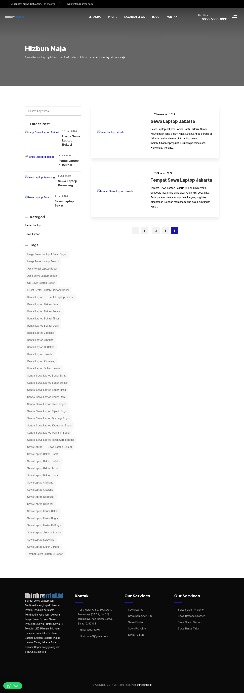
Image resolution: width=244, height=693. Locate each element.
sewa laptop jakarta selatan (44, 532)
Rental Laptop (33, 225)
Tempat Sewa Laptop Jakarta (181, 180)
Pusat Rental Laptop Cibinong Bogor (48, 290)
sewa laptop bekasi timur (42, 468)
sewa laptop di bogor (40, 504)
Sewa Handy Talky (188, 628)
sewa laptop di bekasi (40, 496)
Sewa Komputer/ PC (140, 616)
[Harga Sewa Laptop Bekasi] (43, 132)
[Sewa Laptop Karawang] (41, 177)
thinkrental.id (144, 684)
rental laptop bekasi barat (43, 304)
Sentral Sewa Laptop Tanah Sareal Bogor (50, 439)
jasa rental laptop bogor (42, 268)
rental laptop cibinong (40, 332)
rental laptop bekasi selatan (44, 311)
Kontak (172, 16)
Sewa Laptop (32, 234)
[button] (12, 685)
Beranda (94, 16)
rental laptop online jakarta (43, 368)
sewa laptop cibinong (40, 482)
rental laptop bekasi (61, 297)
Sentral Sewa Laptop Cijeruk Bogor (47, 411)
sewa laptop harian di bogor (44, 525)
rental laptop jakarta (39, 354)
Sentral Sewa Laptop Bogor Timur (46, 389)
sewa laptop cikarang (40, 489)
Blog (155, 16)
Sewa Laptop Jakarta (173, 121)
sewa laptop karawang (40, 539)
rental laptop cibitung (40, 340)
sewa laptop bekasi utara (42, 475)
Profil (112, 16)
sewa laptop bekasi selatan (43, 461)
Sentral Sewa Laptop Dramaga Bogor (48, 418)
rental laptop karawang (41, 361)
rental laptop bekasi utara (43, 325)
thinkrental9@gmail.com (80, 3)
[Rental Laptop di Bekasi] (41, 156)
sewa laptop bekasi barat (42, 454)
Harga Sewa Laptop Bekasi (71, 140)
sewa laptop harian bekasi (43, 511)
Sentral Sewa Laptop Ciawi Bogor (46, 404)
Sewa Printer (135, 622)
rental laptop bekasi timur (43, 318)
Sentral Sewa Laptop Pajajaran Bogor (48, 432)
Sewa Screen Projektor (191, 609)
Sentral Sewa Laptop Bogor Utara (46, 397)
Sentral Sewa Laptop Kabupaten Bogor (49, 425)
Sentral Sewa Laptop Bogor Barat (46, 375)
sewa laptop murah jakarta (43, 546)
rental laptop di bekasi (41, 347)
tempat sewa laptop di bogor (45, 553)
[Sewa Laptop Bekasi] (40, 197)
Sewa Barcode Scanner (191, 616)
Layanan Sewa (134, 16)
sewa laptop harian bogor (42, 518)
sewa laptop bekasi (60, 447)
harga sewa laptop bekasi (43, 261)
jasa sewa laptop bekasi (42, 275)
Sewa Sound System (190, 622)
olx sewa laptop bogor (41, 282)
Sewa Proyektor (137, 628)
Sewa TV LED (136, 634)
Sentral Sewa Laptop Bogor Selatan (47, 382)
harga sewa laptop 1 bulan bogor (47, 254)
